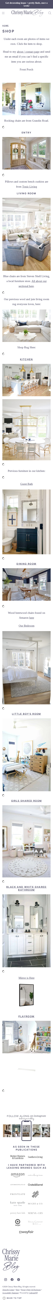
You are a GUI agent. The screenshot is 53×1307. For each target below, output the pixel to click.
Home (5, 25)
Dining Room (26, 563)
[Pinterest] (18, 1279)
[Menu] (3, 13)
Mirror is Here (26, 977)
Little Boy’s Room (26, 713)
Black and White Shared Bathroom (26, 888)
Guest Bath (26, 483)
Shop (17, 1290)
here (31, 617)
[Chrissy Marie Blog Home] (27, 13)
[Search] (50, 13)
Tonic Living (29, 186)
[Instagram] (5, 1279)
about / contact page (28, 51)
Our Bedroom (26, 625)
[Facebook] (12, 1279)
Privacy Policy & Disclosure (31, 1290)
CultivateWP (33, 1293)
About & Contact (8, 1290)
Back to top (14, 1298)
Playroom (26, 1016)
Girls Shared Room (26, 800)
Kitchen (26, 359)
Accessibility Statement (10, 1293)
